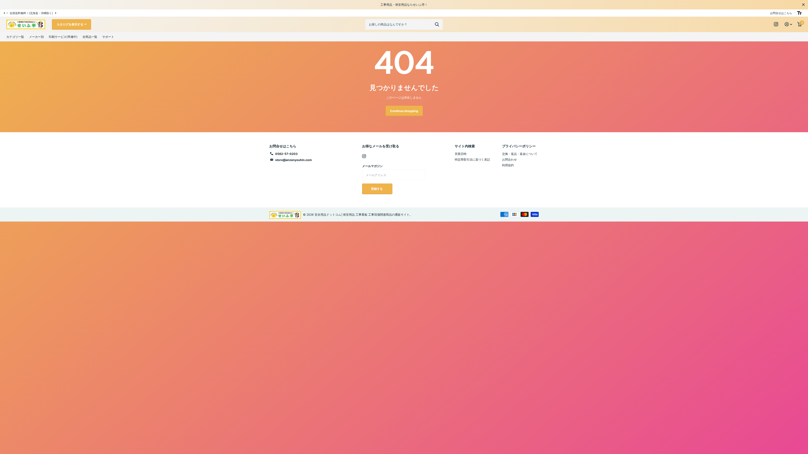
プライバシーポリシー (519, 146)
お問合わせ (509, 159)
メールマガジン (372, 166)
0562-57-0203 (286, 154)
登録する (377, 188)
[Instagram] (364, 156)
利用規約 (508, 165)
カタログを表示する (70, 24)
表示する (437, 24)
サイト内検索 (465, 146)
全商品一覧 (89, 36)
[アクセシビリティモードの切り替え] (799, 13)
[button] (4, 13)
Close (803, 4)
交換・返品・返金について (519, 154)
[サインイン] (788, 24)
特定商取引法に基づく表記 (472, 159)
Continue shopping (404, 111)
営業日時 (460, 154)
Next (36, 13)
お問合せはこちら (781, 13)
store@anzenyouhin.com (293, 160)
